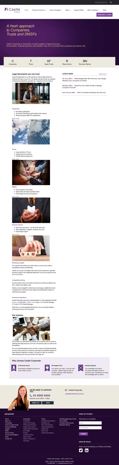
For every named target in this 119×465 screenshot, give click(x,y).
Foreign (25, 433)
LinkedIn (87, 450)
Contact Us (8, 439)
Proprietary (26, 421)
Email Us (35, 403)
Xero (41, 302)
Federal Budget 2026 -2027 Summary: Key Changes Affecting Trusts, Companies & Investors (84, 80)
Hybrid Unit (44, 429)
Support (7, 429)
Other (7, 437)
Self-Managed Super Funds (68, 419)
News (104, 10)
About (67, 10)
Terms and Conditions (11, 435)
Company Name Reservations (28, 436)
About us (8, 421)
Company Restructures (67, 423)
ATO (13, 304)
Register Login (104, 15)
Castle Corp (12, 10)
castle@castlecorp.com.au (65, 463)
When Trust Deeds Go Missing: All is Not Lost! (91, 92)
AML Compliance (92, 10)
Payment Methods (10, 427)
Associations (63, 421)
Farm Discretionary (47, 425)
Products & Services (38, 10)
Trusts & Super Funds (11, 425)
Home (26, 10)
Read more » (103, 74)
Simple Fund (16, 302)
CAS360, (29, 302)
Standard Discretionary (48, 421)
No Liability (26, 431)
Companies (8, 423)
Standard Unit (45, 423)
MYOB (20, 304)
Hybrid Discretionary (47, 433)
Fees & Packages (55, 10)
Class (34, 302)
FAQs (48, 403)
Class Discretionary (47, 427)
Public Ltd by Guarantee (30, 429)
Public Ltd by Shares (29, 427)
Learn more (15, 118)
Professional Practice (29, 425)
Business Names (65, 425)
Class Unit (44, 431)
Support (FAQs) (79, 10)
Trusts (43, 419)
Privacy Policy (9, 433)
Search (111, 2)
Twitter (81, 450)
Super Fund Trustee (29, 423)
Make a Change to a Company (29, 440)
